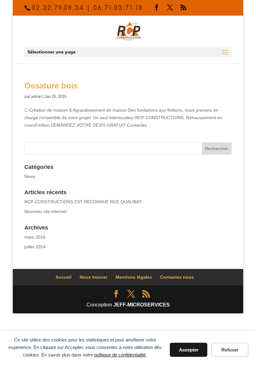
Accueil (63, 277)
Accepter (189, 349)
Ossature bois (51, 85)
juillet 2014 (35, 246)
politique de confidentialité (120, 354)
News (29, 176)
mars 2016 (35, 237)
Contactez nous (177, 277)
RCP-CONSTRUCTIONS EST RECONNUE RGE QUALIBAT (83, 201)
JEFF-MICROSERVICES (141, 304)
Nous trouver (93, 277)
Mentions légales (134, 277)
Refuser (230, 349)
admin (36, 96)
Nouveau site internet (45, 211)
